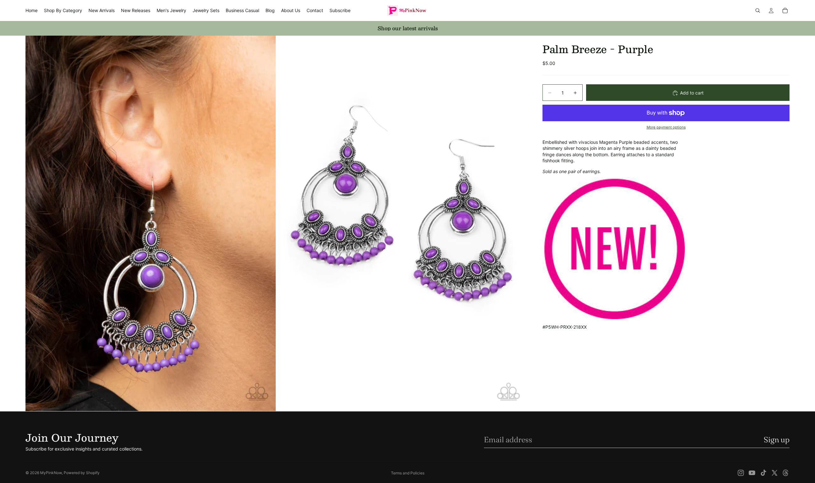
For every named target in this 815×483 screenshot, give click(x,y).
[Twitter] (774, 473)
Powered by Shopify (82, 472)
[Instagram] (741, 473)
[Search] (758, 11)
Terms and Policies (407, 473)
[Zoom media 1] (150, 223)
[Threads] (786, 473)
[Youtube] (752, 473)
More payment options (666, 127)
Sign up (777, 439)
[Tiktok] (763, 473)
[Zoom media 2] (402, 223)
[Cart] (785, 11)
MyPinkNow (51, 472)
